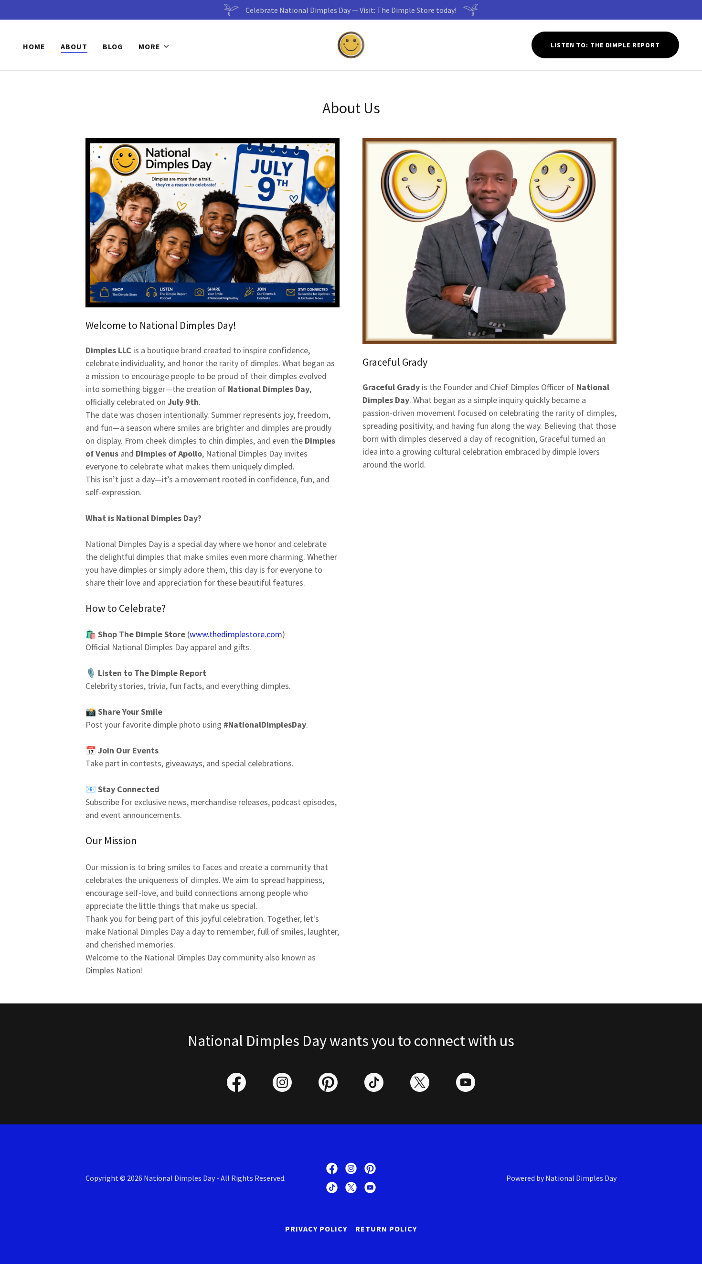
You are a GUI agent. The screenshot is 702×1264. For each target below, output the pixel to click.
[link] (351, 44)
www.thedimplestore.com (236, 634)
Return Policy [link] (386, 1228)
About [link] (74, 46)
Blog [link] (113, 46)
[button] (154, 46)
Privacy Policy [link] (316, 1228)
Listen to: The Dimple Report (605, 45)
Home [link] (34, 46)
